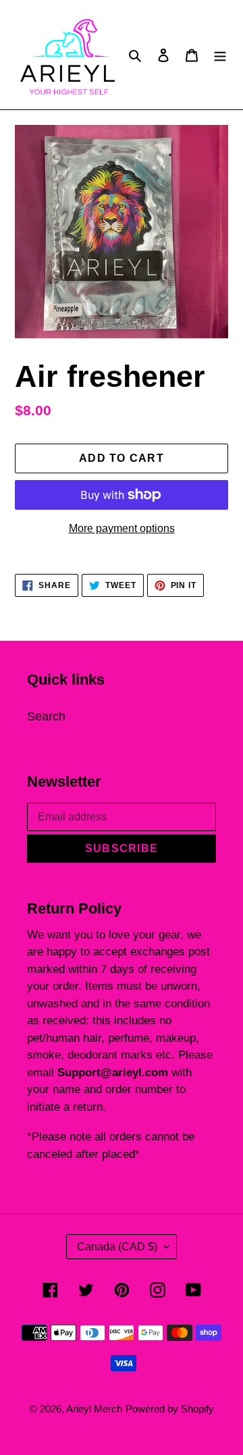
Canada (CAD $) (117, 1246)
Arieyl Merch (94, 1408)
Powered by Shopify (170, 1408)
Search (46, 716)
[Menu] (220, 54)
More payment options (122, 528)
